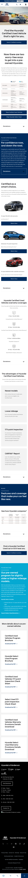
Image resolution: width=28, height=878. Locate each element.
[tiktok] (24, 843)
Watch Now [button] (14, 223)
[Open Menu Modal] (2, 4)
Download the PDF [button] (10, 643)
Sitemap (17, 852)
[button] (14, 126)
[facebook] (15, 843)
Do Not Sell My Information (11, 859)
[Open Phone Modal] (17, 4)
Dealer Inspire (22, 869)
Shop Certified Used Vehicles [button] (14, 112)
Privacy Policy (4, 852)
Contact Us (11, 852)
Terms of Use (23, 852)
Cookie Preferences (19, 856)
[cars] (7, 843)
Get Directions (7, 783)
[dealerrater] (11, 843)
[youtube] (13, 847)
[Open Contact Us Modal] (17, 875)
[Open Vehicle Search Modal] (10, 875)
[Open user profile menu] (26, 4)
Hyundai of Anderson (18, 867)
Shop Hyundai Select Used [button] (14, 117)
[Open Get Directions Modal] (20, 4)
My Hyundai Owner (8, 856)
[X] (3, 843)
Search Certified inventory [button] (14, 42)
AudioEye (21, 859)
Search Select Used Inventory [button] (10, 613)
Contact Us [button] (6, 808)
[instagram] (20, 843)
